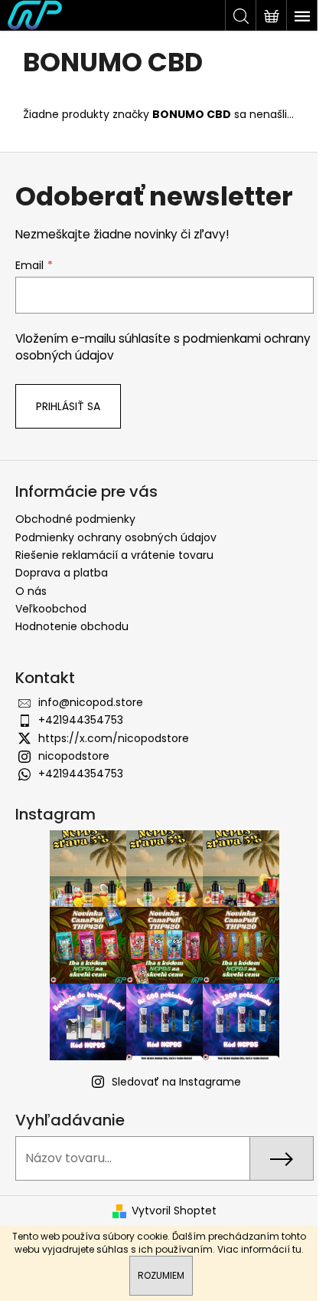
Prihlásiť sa (68, 406)
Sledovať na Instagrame (176, 1081)
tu (296, 1249)
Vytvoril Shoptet (174, 1211)
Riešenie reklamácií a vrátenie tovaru (114, 555)
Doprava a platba (61, 572)
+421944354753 (80, 720)
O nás (31, 591)
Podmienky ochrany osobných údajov (116, 537)
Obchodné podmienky (75, 519)
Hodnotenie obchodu (72, 626)
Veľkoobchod (50, 608)
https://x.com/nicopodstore (113, 738)
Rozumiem (161, 1275)
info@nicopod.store (90, 702)
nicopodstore (73, 756)
